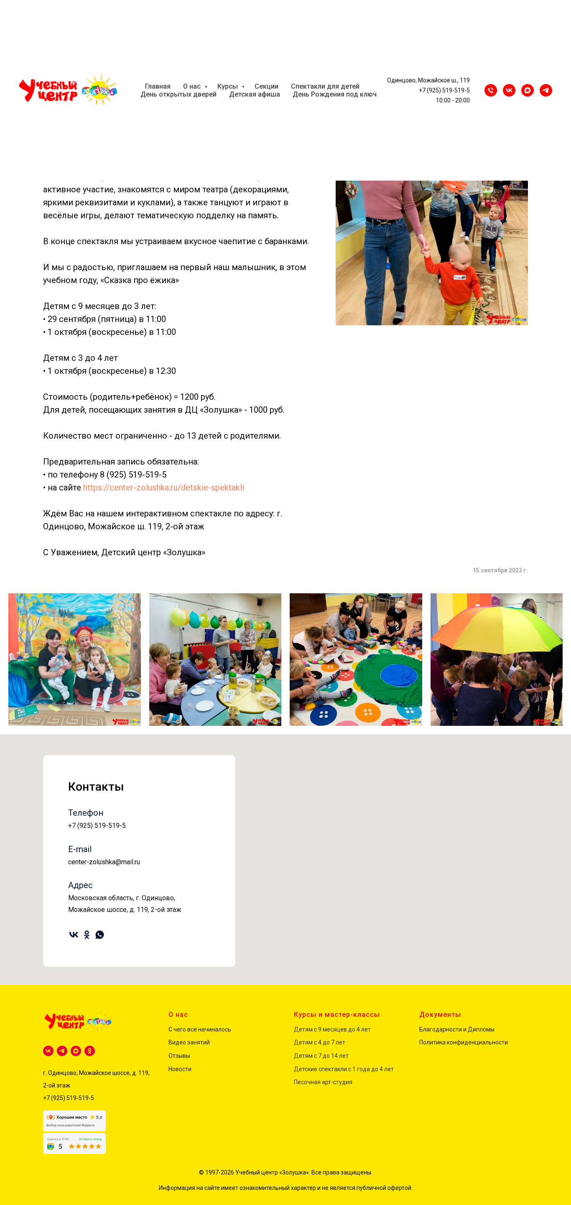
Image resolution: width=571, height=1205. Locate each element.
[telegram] (62, 1051)
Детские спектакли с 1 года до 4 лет (344, 1069)
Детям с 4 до (312, 1042)
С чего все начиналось (199, 1029)
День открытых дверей (178, 94)
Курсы (228, 86)
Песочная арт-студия (323, 1082)
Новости (179, 1069)
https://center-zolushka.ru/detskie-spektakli (163, 488)
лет (339, 1042)
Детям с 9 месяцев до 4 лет (332, 1029)
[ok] (87, 934)
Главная (158, 86)
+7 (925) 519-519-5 (444, 90)
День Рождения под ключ (335, 94)
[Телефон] (490, 90)
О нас (192, 86)
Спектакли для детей (325, 86)
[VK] (509, 90)
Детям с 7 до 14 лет (321, 1055)
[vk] (74, 934)
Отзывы (179, 1055)
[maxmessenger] (527, 90)
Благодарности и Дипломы (457, 1029)
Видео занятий (189, 1042)
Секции (266, 86)
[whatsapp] (99, 934)
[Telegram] (546, 90)
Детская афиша (254, 94)
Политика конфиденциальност (462, 1042)
